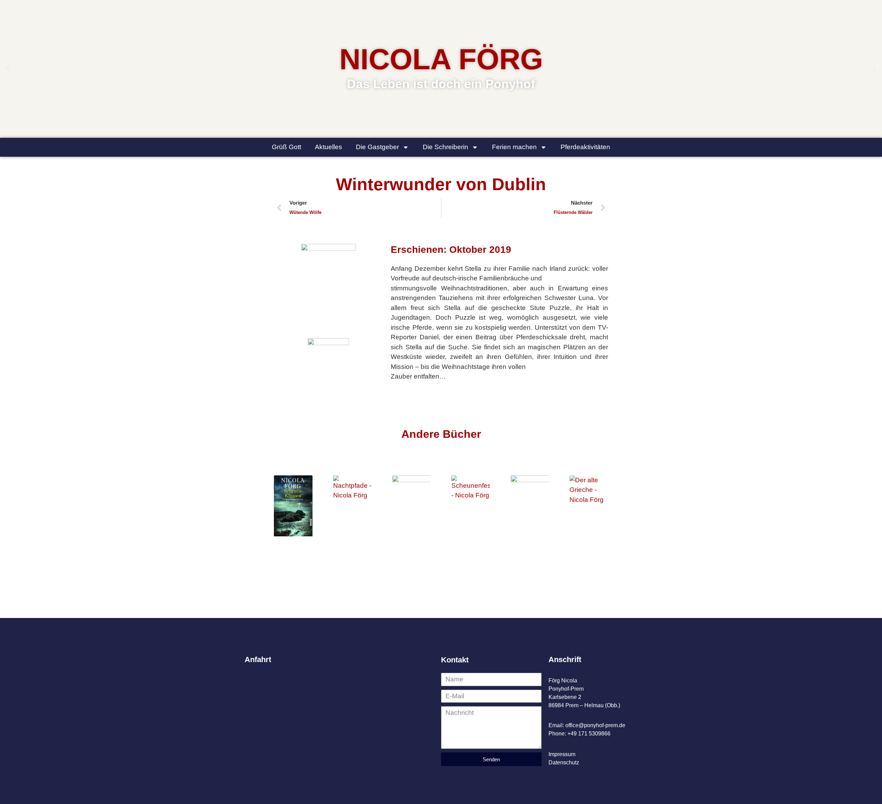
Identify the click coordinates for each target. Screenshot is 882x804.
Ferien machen (514, 147)
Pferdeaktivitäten (585, 147)
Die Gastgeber (377, 147)
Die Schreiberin (445, 147)
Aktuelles (328, 147)
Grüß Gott (286, 147)
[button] (7, 69)
